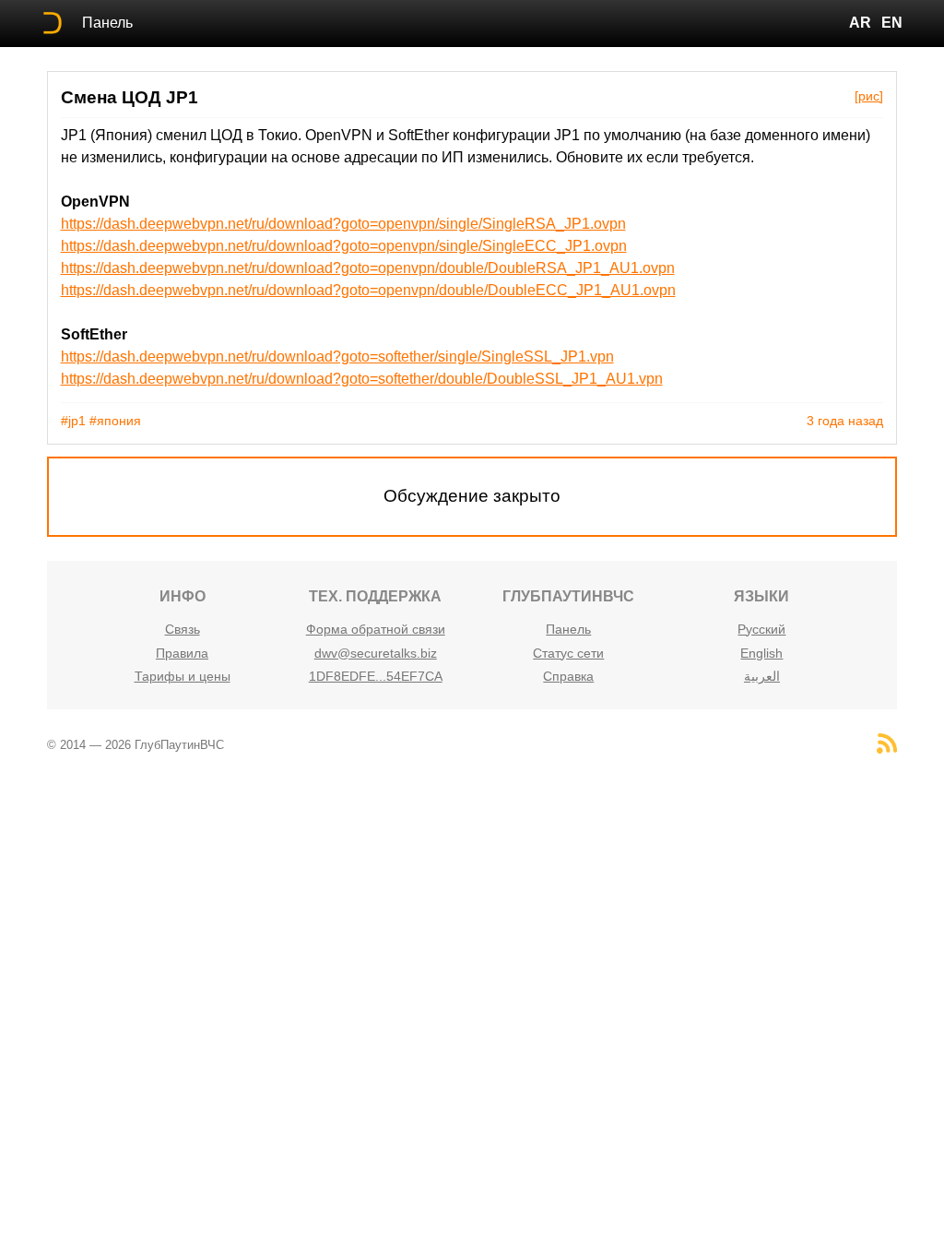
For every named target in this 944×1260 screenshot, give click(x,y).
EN (892, 22)
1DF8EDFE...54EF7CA (375, 676)
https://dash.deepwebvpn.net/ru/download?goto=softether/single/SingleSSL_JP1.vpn (337, 356)
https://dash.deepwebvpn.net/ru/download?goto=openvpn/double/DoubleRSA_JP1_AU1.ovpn (368, 268)
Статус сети (568, 653)
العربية (762, 676)
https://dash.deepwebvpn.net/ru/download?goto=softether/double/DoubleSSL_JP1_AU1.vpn (362, 378)
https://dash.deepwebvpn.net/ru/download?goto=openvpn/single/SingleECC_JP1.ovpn (344, 246)
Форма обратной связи (375, 629)
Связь (182, 629)
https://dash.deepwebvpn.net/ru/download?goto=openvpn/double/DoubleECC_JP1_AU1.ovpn (368, 290)
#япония (115, 420)
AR (860, 22)
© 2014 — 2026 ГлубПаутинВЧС (135, 745)
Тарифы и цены (182, 676)
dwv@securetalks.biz (375, 653)
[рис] (869, 96)
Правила (182, 653)
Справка (568, 676)
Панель (107, 22)
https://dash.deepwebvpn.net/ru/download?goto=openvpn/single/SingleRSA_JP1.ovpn (343, 224)
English (761, 653)
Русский (761, 629)
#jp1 (73, 420)
